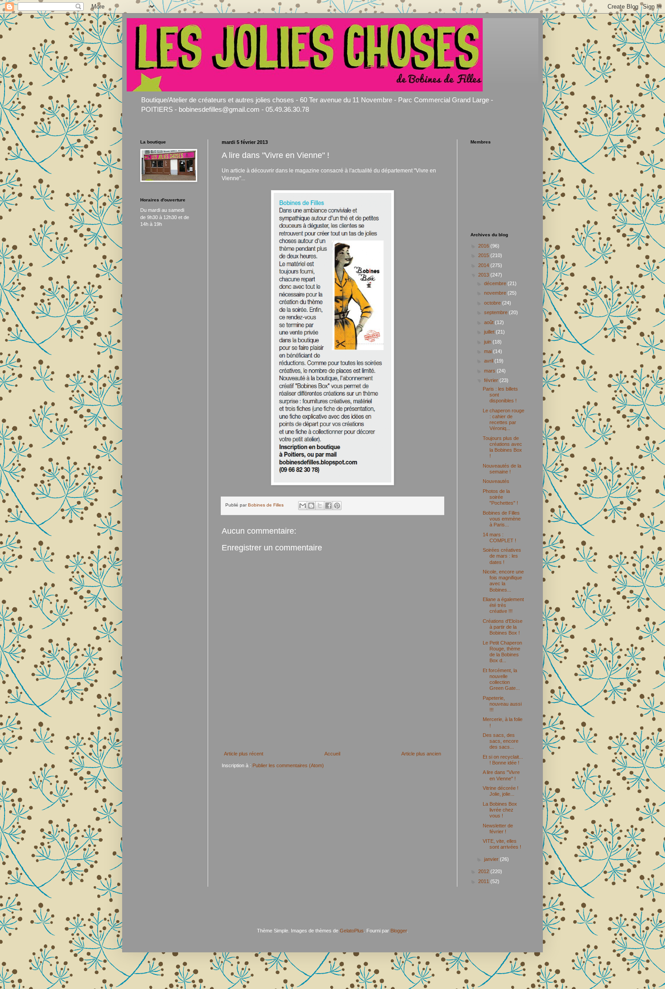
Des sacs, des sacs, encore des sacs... (500, 741)
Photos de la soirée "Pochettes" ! (500, 497)
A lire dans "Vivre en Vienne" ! (501, 775)
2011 (484, 881)
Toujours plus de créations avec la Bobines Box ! (502, 447)
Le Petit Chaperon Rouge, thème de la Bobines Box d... (502, 652)
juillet (490, 331)
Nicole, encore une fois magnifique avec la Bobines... (503, 580)
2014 (484, 265)
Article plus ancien (421, 753)
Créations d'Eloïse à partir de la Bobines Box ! (502, 626)
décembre (496, 283)
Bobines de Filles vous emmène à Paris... (502, 518)
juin (488, 341)
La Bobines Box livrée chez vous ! (500, 809)
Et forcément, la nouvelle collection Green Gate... (501, 679)
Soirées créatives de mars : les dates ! (502, 555)
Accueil (332, 753)
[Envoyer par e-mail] (302, 505)
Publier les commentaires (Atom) (288, 765)
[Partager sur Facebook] (328, 505)
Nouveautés (496, 481)
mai (488, 351)
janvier (492, 859)
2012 (484, 871)
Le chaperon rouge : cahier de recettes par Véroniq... (503, 419)
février (491, 380)
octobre (493, 303)
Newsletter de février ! (498, 828)
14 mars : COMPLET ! (499, 537)
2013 (484, 274)
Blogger (398, 930)
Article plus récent (243, 753)
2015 (484, 255)
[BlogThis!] (311, 505)
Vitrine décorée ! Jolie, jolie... (500, 791)
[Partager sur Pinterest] (337, 505)
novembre (496, 293)
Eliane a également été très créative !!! (503, 605)
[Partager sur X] (319, 505)
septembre (496, 312)
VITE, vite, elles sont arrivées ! (502, 844)
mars (490, 370)
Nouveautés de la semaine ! (502, 468)
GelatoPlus (352, 930)
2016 (484, 245)
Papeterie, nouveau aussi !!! (502, 703)
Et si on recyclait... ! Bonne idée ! (503, 759)
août (489, 322)
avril (489, 360)
